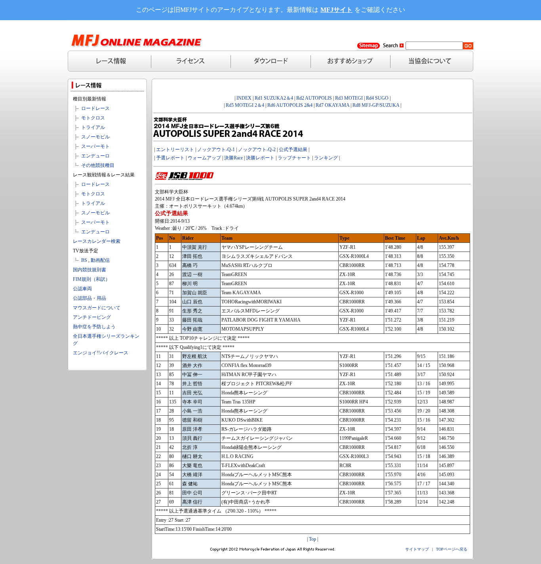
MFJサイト (336, 9)
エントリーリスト (175, 149)
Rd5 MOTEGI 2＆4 (245, 105)
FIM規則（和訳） (91, 279)
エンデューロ (95, 156)
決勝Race (233, 158)
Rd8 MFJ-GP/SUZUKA (375, 105)
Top (312, 539)
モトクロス (93, 118)
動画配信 (100, 260)
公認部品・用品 (89, 298)
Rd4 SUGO (377, 98)
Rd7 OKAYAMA (332, 105)
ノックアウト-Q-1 (216, 149)
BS (84, 260)
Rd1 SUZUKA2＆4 (274, 98)
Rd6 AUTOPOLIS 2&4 (289, 105)
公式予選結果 (293, 149)
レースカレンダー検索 (96, 241)
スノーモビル (95, 137)
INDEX (243, 98)
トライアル (93, 127)
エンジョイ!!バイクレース (100, 353)
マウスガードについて (96, 307)
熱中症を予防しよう (94, 326)
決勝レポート (260, 158)
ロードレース (95, 108)
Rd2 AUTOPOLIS (313, 98)
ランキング (326, 158)
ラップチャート (294, 158)
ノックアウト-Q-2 (257, 149)
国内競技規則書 (89, 270)
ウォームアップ (204, 158)
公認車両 (82, 288)
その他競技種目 (97, 165)
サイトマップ (417, 549)
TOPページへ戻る (451, 549)
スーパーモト (95, 146)
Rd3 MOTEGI (349, 98)
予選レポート (170, 158)
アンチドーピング (92, 317)
